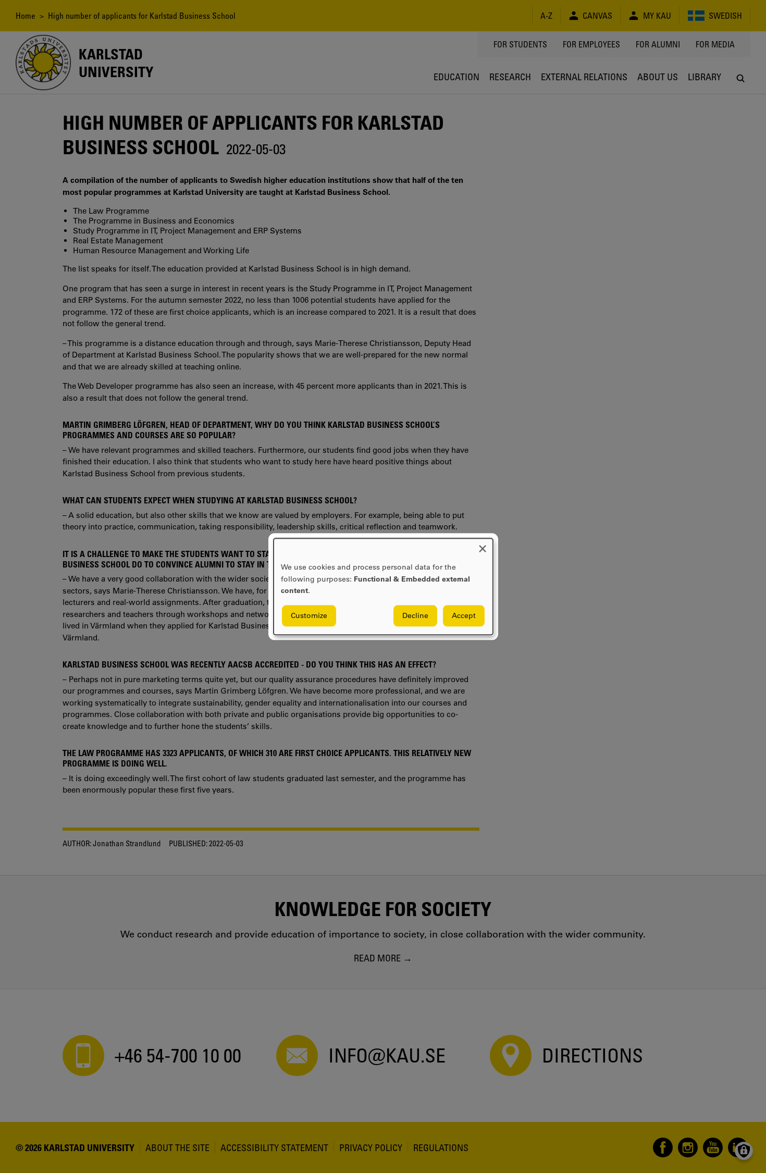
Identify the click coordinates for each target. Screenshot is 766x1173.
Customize (309, 615)
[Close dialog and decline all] (482, 544)
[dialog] (383, 586)
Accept (464, 615)
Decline (415, 615)
